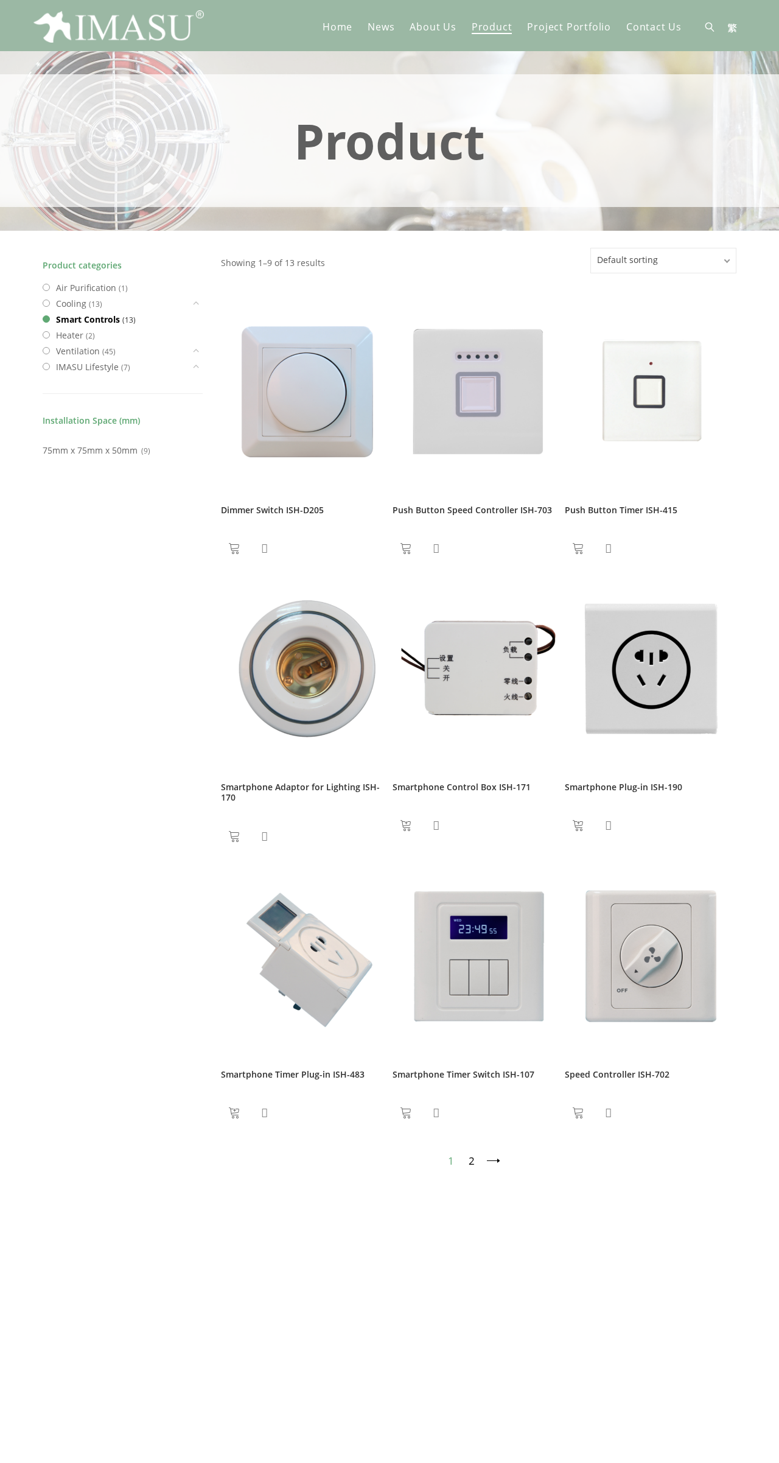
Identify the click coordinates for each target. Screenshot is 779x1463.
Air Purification (86, 287)
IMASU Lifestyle (87, 367)
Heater (69, 335)
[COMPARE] (264, 548)
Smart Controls (88, 319)
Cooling (71, 303)
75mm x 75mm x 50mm (90, 450)
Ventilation (78, 351)
